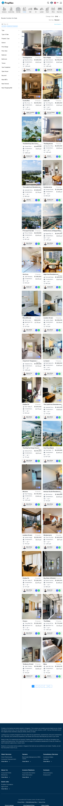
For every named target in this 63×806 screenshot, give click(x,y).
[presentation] (37, 54)
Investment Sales (48, 757)
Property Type (5, 38)
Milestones (4, 775)
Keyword (4, 75)
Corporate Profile (6, 773)
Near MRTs (5, 79)
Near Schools (5, 83)
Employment (46, 775)
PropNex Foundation (7, 784)
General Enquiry (48, 773)
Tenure (3, 63)
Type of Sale (5, 34)
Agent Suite (4, 786)
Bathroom (4, 59)
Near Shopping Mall (7, 87)
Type (3, 30)
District (4, 42)
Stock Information (27, 775)
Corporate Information (28, 773)
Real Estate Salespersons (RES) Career (31, 757)
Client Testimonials (6, 757)
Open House (5, 71)
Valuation (46, 759)
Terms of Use (42, 802)
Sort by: (54, 20)
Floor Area (4, 51)
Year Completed (6, 67)
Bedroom (4, 55)
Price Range (5, 46)
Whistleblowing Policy (31, 802)
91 (48, 686)
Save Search (57, 24)
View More (4, 761)
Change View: (52, 16)
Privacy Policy (21, 802)
